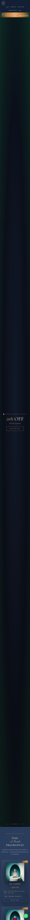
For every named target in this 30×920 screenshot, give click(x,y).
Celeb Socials (13, 10)
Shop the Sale (24, 15)
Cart (20, 10)
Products (13, 6)
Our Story (21, 6)
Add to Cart (15, 900)
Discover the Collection (15, 47)
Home (7, 6)
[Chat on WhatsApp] (26, 916)
